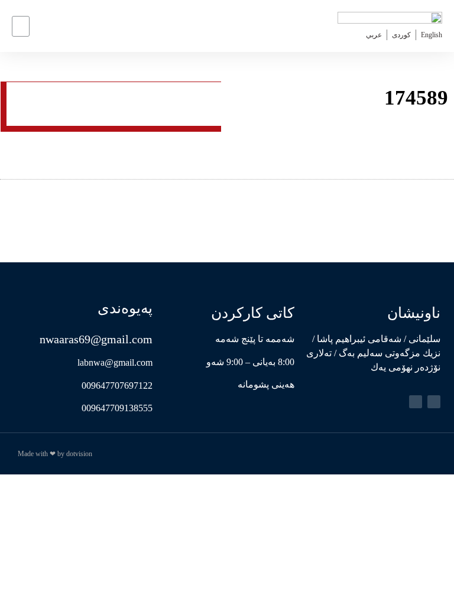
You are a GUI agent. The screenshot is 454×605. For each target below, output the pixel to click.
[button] (21, 26)
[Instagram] (415, 401)
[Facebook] (433, 401)
